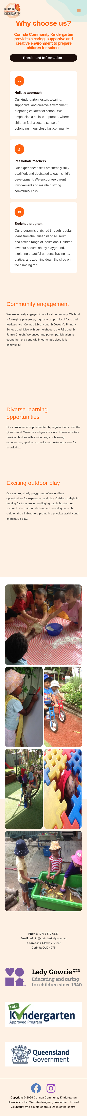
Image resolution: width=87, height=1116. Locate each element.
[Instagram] (51, 1088)
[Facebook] (36, 1088)
